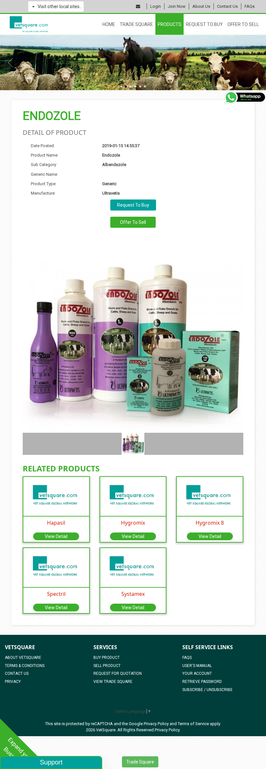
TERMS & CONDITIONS (24, 665)
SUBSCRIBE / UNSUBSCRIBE (207, 689)
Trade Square (136, 24)
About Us (201, 6)
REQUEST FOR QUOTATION (117, 673)
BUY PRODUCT (106, 657)
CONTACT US (17, 673)
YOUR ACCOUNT (197, 673)
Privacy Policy (156, 723)
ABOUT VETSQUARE (23, 657)
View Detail (56, 536)
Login (155, 6)
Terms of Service (193, 723)
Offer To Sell (243, 24)
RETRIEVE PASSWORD (202, 681)
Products (169, 24)
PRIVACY (13, 681)
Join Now (177, 6)
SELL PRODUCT (107, 665)
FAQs (250, 6)
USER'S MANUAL (197, 665)
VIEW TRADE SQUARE (112, 681)
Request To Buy (204, 24)
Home (109, 24)
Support (51, 762)
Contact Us (227, 6)
